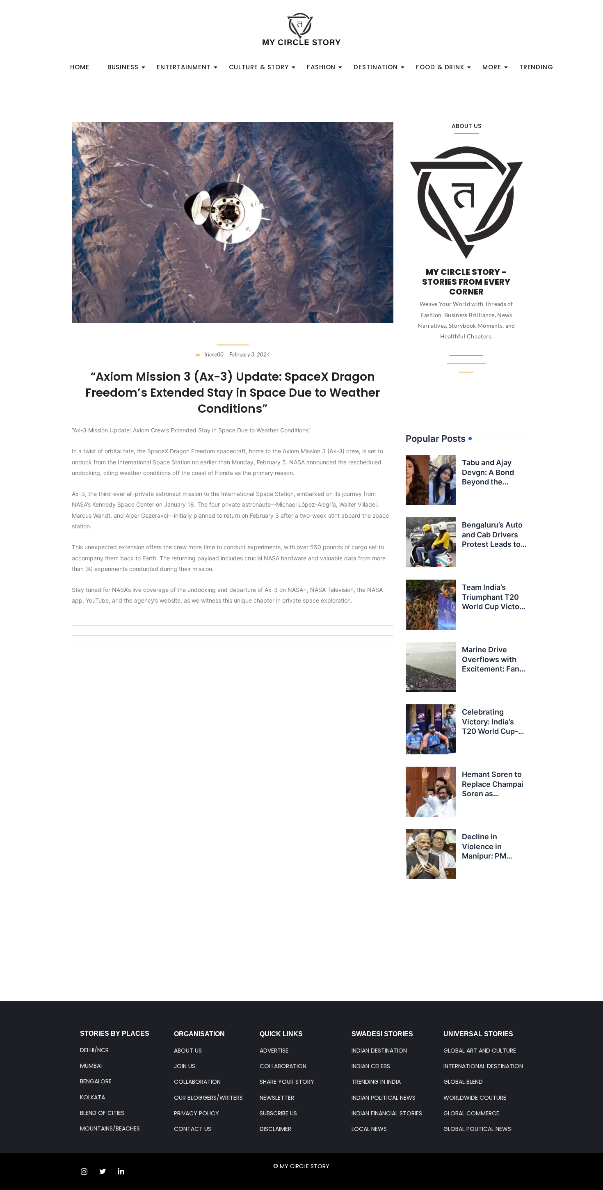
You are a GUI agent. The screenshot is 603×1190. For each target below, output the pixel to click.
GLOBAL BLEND (463, 1082)
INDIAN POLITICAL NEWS (384, 1098)
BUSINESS (123, 67)
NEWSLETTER (277, 1098)
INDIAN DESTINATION (379, 1050)
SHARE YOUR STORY (287, 1082)
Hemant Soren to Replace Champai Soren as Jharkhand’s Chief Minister (493, 793)
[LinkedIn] (121, 1171)
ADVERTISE (274, 1050)
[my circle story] (302, 29)
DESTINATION (376, 67)
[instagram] (84, 1171)
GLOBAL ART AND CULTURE (479, 1050)
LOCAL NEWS (369, 1129)
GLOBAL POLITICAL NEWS (477, 1129)
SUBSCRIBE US (278, 1113)
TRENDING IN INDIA (376, 1082)
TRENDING (536, 67)
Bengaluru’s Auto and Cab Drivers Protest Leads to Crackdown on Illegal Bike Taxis (492, 544)
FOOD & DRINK (440, 67)
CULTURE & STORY (259, 67)
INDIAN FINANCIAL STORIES (387, 1113)
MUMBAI (91, 1066)
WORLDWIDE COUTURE (474, 1098)
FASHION (321, 67)
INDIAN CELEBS (371, 1066)
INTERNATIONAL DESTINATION (483, 1066)
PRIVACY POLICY (196, 1113)
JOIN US (184, 1066)
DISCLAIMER (275, 1129)
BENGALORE (96, 1081)
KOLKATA (92, 1097)
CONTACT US (192, 1129)
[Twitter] (102, 1171)
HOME (79, 67)
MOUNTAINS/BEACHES (110, 1128)
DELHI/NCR (94, 1050)
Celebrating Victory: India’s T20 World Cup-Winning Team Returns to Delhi (490, 731)
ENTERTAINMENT (184, 67)
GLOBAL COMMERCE (471, 1113)
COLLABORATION (197, 1082)
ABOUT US (188, 1050)
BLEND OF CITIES (102, 1113)
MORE (491, 67)
